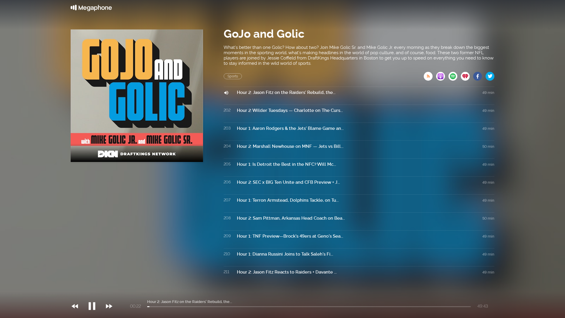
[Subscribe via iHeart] (467, 74)
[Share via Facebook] (479, 74)
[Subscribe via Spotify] (454, 74)
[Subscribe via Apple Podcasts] (442, 74)
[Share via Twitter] (490, 74)
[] (94, 294)
